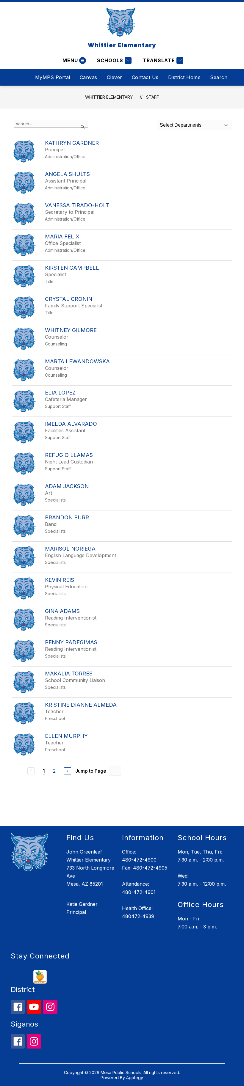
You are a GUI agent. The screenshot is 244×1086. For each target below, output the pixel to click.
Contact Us (145, 77)
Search (218, 77)
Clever (114, 77)
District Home (184, 77)
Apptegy (134, 1077)
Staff (152, 97)
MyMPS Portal (52, 77)
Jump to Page (90, 771)
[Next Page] (67, 770)
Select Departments (180, 125)
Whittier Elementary (109, 97)
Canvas (88, 77)
